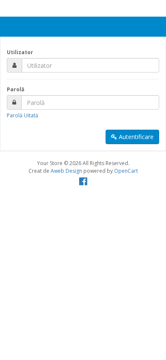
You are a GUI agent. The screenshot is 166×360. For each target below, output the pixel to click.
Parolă (15, 89)
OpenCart (126, 170)
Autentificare (135, 137)
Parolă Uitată (22, 115)
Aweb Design (66, 170)
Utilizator (20, 52)
